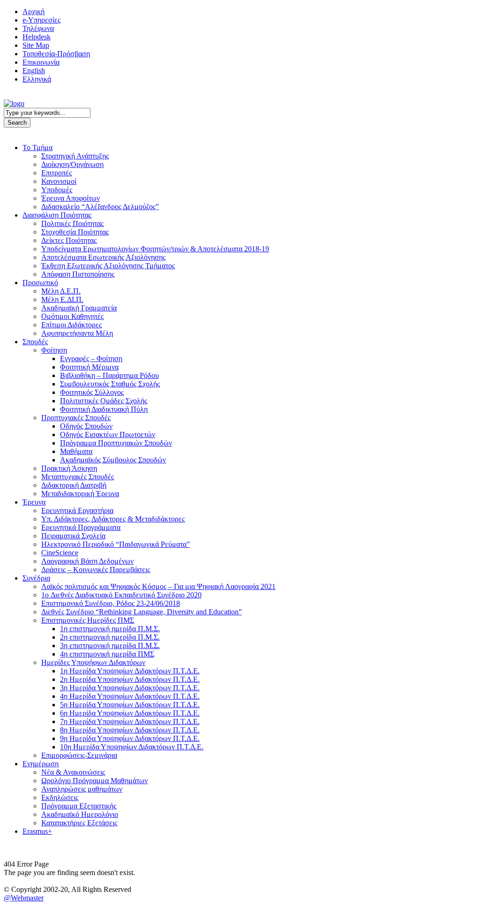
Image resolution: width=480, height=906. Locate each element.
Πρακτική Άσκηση (69, 468)
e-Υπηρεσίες (41, 20)
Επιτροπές (56, 173)
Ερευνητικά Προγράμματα (80, 527)
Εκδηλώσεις (59, 797)
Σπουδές (35, 342)
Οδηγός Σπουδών (86, 426)
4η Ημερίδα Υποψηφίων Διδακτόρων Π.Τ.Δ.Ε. (130, 696)
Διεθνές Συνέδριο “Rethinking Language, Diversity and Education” (141, 612)
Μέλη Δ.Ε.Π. (61, 291)
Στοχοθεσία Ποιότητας (75, 232)
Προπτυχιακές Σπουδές (76, 418)
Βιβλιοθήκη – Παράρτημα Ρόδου (109, 375)
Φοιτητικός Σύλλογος (92, 392)
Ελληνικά (36, 79)
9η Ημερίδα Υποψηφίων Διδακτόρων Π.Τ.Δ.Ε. (130, 738)
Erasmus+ (37, 831)
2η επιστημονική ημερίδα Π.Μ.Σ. (110, 637)
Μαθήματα (76, 451)
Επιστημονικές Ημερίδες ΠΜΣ (87, 620)
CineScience (59, 553)
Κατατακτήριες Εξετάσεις (79, 823)
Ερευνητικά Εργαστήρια (77, 510)
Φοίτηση (54, 350)
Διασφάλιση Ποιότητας (56, 215)
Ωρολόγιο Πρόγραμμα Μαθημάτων (94, 781)
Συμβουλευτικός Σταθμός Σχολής (110, 384)
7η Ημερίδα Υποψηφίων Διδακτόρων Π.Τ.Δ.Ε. (130, 721)
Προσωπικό (40, 283)
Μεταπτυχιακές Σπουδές (77, 477)
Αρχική (33, 11)
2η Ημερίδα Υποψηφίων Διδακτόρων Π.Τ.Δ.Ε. (130, 679)
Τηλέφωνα (38, 28)
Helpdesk (36, 37)
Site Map (35, 45)
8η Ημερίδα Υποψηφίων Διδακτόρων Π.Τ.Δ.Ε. (130, 730)
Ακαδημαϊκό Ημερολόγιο (79, 814)
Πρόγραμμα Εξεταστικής (78, 806)
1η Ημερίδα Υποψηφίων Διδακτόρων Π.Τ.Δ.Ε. (130, 671)
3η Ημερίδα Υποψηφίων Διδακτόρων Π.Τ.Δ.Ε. (130, 688)
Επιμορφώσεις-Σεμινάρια (79, 755)
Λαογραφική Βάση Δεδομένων (87, 561)
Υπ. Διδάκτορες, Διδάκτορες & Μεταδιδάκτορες (113, 519)
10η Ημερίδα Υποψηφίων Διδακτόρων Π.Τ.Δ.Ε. (131, 747)
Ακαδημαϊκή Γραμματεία (79, 308)
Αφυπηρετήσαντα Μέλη (77, 333)
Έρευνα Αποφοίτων (70, 198)
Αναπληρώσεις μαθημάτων (81, 789)
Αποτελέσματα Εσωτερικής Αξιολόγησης (103, 257)
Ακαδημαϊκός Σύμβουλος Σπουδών (113, 460)
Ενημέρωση (40, 764)
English (33, 71)
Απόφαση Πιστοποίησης (77, 274)
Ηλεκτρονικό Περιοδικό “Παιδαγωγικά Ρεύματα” (115, 544)
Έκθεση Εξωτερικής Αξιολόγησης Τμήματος (108, 266)
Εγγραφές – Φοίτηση (91, 358)
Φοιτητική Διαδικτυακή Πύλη (104, 409)
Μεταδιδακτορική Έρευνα (80, 494)
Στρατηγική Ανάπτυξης (75, 156)
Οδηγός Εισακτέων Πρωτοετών (107, 434)
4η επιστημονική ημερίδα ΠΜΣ (107, 654)
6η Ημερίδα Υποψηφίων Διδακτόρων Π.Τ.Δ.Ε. (130, 713)
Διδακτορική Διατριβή (73, 485)
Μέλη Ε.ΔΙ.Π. (62, 299)
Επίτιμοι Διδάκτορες (71, 325)
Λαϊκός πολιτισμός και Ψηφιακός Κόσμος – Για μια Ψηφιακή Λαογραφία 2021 (158, 586)
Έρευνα (33, 502)
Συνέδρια (36, 578)
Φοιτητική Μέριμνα (89, 367)
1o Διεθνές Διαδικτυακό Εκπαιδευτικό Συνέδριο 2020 (121, 595)
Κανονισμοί (58, 181)
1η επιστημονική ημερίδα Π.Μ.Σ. (110, 629)
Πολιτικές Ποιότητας (72, 223)
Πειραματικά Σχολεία (73, 536)
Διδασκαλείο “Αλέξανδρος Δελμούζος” (100, 207)
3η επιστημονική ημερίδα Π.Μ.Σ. (110, 645)
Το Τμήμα (37, 147)
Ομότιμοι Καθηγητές (72, 316)
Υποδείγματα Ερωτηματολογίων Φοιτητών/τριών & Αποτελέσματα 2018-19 (155, 249)
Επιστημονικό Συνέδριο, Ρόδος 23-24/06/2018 (110, 603)
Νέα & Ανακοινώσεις (73, 772)
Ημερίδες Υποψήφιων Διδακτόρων (93, 662)
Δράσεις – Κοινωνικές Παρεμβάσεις (95, 570)
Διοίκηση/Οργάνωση (72, 164)
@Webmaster (24, 898)
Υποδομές (56, 190)
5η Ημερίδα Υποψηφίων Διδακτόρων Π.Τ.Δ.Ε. (130, 705)
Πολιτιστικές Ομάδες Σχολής (103, 401)
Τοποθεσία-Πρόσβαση (56, 54)
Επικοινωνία (41, 62)
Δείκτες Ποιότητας (69, 240)
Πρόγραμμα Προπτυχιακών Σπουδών (116, 443)
